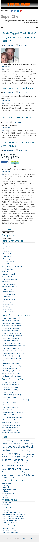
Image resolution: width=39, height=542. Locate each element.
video (27, 474)
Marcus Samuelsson (21, 213)
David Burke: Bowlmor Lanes (17, 88)
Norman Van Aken (9, 294)
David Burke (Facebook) (11, 331)
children (24, 443)
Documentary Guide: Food (11, 512)
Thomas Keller (8, 220)
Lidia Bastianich (19, 186)
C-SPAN (5, 485)
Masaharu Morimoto (10, 287)
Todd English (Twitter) (11, 427)
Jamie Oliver (7, 264)
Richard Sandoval (9, 299)
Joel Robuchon (20, 183)
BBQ (11, 441)
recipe (30, 466)
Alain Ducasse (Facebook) (11, 318)
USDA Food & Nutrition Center (12, 516)
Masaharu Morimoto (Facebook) (14, 353)
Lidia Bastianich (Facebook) (12, 343)
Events (11, 71)
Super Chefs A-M (9, 74)
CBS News (15, 133)
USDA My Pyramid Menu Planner (13, 518)
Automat (4, 441)
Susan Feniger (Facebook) (12, 366)
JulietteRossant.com (9, 489)
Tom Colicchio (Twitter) (11, 430)
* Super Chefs (10, 69)
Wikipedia (5, 497)
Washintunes (6, 505)
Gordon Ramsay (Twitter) (12, 395)
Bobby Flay (22, 69)
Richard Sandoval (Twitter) (12, 420)
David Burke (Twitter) (10, 390)
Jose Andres (7, 271)
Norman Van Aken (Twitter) (12, 417)
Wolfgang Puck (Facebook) (12, 376)
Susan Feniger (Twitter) (11, 422)
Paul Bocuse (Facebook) (11, 363)
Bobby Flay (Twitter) (10, 382)
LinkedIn (5, 491)
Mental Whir (6, 503)
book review (23, 440)
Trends (5, 108)
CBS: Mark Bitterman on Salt (17, 117)
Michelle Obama (8, 465)
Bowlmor (29, 108)
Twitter (5, 495)
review (4, 469)
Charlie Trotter (22, 176)
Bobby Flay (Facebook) (11, 320)
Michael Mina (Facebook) (11, 356)
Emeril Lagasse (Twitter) (11, 392)
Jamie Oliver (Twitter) (10, 397)
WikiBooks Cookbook (9, 522)
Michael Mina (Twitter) (10, 415)
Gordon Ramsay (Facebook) (12, 336)
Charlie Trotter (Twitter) (11, 387)
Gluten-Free (30, 454)
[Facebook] (12, 11)
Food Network (22, 454)
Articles (21, 174)
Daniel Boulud (16, 204)
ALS (34, 74)
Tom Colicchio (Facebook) (11, 373)
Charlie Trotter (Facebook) (12, 325)
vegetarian (21, 475)
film (20, 451)
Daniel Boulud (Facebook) (11, 328)
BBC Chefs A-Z (7, 510)
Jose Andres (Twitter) (10, 402)
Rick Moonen (20, 81)
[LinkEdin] (18, 11)
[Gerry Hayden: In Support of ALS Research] (19, 55)
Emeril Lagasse (27, 179)
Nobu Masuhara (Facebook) (12, 358)
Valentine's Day (12, 475)
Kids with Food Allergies (10, 532)
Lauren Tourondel (18, 211)
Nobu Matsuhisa (15, 218)
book (14, 441)
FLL (33, 451)
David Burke (16, 105)
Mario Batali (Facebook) (11, 348)
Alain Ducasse (11, 174)
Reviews (15, 193)
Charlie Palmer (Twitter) (11, 385)
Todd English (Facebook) (11, 371)
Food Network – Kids (9, 530)
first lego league (27, 451)
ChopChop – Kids (8, 528)
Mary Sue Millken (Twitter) (12, 410)
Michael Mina (27, 71)
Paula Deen (25, 466)
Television (21, 195)
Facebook (5, 487)
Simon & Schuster (8, 493)
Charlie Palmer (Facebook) (12, 323)
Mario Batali (18, 188)
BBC (8, 441)
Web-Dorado (27, 538)
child (19, 443)
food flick (13, 454)
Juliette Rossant (8, 45)
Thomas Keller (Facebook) (12, 368)
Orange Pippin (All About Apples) (13, 514)
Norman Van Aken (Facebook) (13, 361)
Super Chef (11, 137)
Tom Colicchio (23, 74)
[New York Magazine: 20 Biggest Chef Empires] (19, 160)
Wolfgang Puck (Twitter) (11, 432)
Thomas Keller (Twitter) (11, 425)
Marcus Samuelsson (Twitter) (13, 405)
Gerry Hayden (14, 78)
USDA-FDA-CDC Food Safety (12, 520)
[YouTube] (21, 11)
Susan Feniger (8, 302)
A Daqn (5, 122)
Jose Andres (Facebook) (11, 341)
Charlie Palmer (20, 76)
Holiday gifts (14, 457)
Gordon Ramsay (9, 181)
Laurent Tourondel (9, 274)
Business (6, 105)
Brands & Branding (26, 103)
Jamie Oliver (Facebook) (11, 338)
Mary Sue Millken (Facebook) (12, 351)
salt (3, 137)
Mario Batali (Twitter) (10, 407)
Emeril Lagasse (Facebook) (12, 333)
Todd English (13, 197)
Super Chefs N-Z (9, 195)
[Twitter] (15, 11)
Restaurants (27, 105)
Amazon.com (6, 483)
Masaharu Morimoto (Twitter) (13, 412)
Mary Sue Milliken (16, 216)
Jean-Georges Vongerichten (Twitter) (16, 400)
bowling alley (17, 108)
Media (17, 71)
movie (19, 465)
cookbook (14, 446)
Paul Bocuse (7, 297)
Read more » (5, 66)
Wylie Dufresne (27, 83)
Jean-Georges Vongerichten (12, 266)
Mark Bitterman (29, 135)
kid (24, 460)
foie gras (4, 454)
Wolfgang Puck (8, 200)
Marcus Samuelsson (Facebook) (14, 346)
